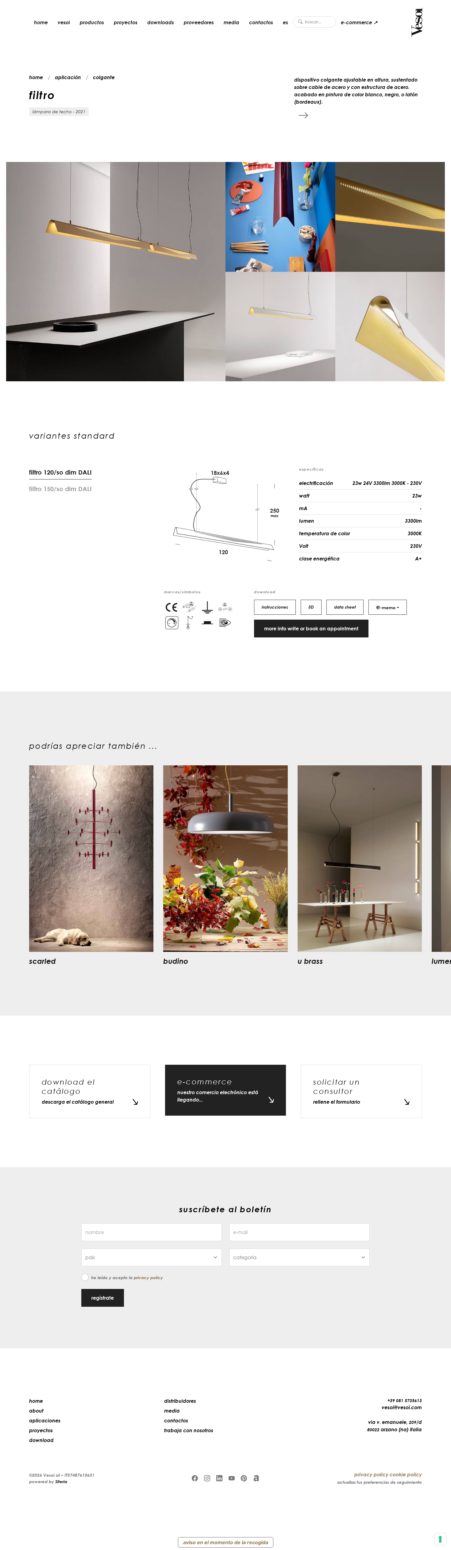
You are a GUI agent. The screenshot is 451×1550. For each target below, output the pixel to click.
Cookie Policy (406, 1474)
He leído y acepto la (127, 1277)
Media (231, 22)
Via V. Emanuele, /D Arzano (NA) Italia (394, 1426)
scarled (42, 960)
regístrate (102, 1298)
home (41, 22)
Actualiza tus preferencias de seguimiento (379, 1482)
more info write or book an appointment (311, 628)
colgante (104, 77)
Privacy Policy (148, 1277)
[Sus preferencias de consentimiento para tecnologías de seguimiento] (440, 1539)
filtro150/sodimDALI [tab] (60, 488)
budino (175, 960)
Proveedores (199, 22)
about (36, 1411)
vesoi (64, 22)
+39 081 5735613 (404, 1400)
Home (36, 1401)
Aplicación (68, 77)
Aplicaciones (44, 1420)
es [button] (285, 22)
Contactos (261, 22)
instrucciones (275, 607)
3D (311, 607)
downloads (160, 22)
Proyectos (125, 22)
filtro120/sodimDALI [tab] (60, 472)
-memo (385, 606)
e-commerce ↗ (359, 22)
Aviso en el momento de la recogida (225, 1542)
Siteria (61, 1481)
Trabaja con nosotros (188, 1430)
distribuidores (180, 1401)
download (41, 1440)
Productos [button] (92, 22)
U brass (310, 960)
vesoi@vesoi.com (402, 1407)
